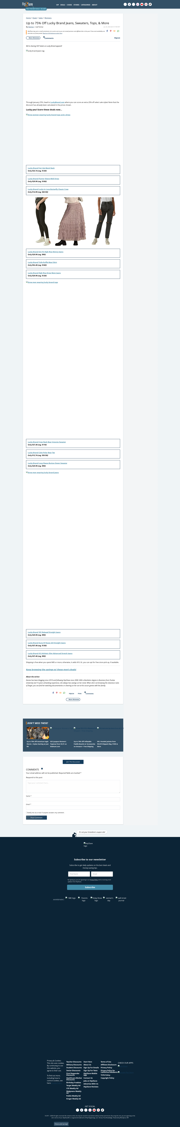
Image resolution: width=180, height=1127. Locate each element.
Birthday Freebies (73, 1082)
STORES (76, 5)
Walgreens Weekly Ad (73, 1092)
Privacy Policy (106, 1067)
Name (28, 796)
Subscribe (90, 887)
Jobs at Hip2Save (90, 1081)
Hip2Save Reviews (91, 1087)
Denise (31, 27)
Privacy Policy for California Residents (109, 1071)
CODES (69, 5)
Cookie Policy (56, 1083)
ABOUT (94, 5)
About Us (87, 1065)
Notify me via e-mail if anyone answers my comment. (45, 813)
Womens (48, 18)
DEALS (62, 5)
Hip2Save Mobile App (90, 1074)
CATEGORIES (85, 5)
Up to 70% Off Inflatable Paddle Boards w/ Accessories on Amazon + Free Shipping (84, 743)
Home (28, 18)
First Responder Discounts (72, 1074)
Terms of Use (106, 1062)
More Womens (34, 38)
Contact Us (88, 1078)
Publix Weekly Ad (73, 1096)
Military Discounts (74, 1065)
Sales (41, 18)
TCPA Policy (105, 1075)
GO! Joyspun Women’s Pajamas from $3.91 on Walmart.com (58, 743)
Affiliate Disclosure (108, 1065)
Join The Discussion (73, 762)
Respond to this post (34, 777)
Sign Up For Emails (91, 1067)
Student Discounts (74, 1067)
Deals (35, 18)
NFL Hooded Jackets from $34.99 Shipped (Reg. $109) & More (107, 743)
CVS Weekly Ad (72, 1088)
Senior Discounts (73, 1070)
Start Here (88, 1062)
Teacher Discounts (73, 1062)
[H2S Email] (114, 31)
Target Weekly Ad (73, 1085)
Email (28, 804)
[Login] (156, 4)
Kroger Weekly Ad (73, 1099)
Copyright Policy (107, 1078)
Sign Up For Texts (91, 1070)
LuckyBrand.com (57, 102)
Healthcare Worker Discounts (74, 1078)
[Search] (99, 4)
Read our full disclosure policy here (52, 33)
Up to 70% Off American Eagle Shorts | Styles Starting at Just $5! (38, 743)
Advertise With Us (91, 1084)
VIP (57, 5)
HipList (117, 38)
